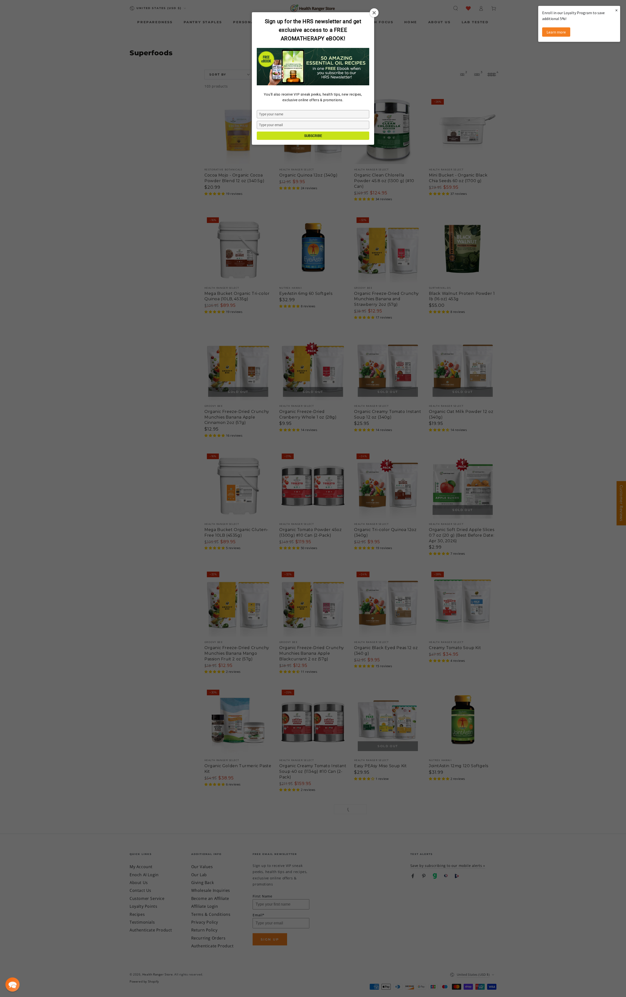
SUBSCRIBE (313, 136)
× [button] (616, 10)
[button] (12, 984)
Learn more (556, 32)
